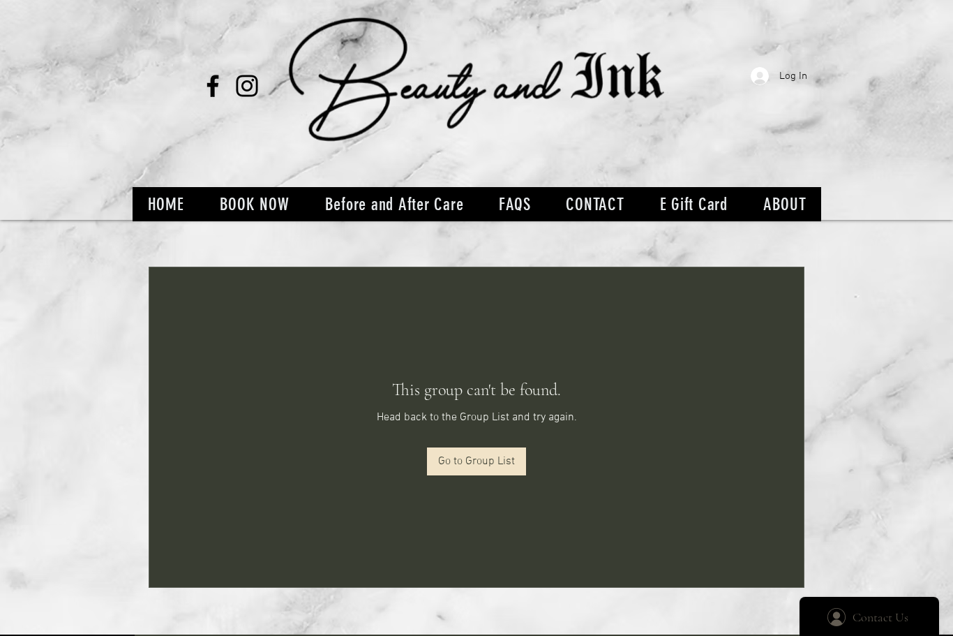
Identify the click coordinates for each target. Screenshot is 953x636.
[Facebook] (212, 86)
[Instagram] (247, 86)
